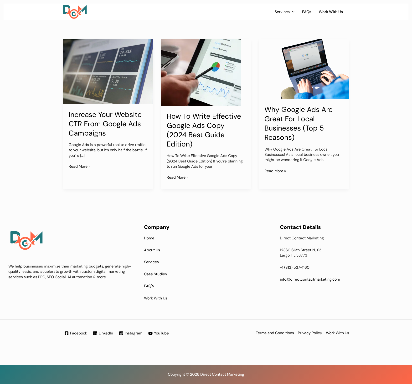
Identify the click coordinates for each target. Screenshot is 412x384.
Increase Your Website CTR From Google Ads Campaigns (105, 124)
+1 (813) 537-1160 (294, 267)
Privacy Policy (310, 332)
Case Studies (155, 274)
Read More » (79, 166)
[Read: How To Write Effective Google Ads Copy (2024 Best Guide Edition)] (201, 72)
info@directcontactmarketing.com (310, 279)
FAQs (306, 11)
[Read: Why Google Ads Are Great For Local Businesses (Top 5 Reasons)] (304, 68)
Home (149, 238)
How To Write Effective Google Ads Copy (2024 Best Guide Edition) (204, 130)
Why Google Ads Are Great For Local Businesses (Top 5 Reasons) (298, 123)
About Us (152, 250)
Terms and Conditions (275, 332)
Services (282, 11)
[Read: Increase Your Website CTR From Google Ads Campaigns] (108, 71)
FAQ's (149, 285)
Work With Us (331, 11)
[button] (292, 12)
